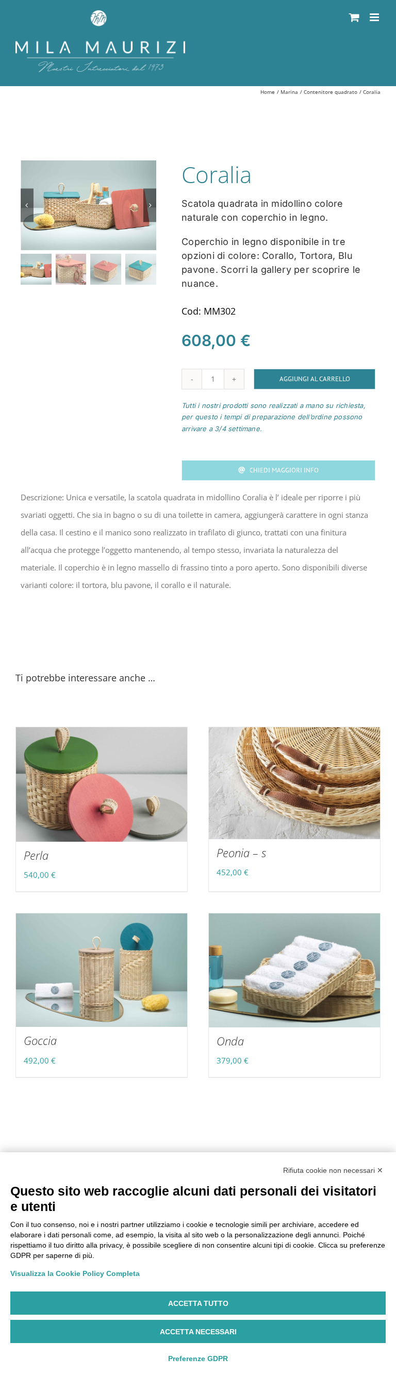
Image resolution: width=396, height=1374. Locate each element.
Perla (36, 855)
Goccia (40, 1040)
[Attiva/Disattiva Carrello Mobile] (354, 17)
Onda (230, 1041)
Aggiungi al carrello (314, 378)
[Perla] (101, 784)
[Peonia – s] (294, 783)
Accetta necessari (198, 1332)
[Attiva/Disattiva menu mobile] (375, 17)
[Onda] (294, 970)
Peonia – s (241, 852)
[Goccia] (101, 970)
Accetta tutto (198, 1303)
